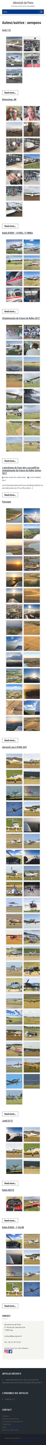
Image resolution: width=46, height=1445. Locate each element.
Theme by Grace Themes (23, 1441)
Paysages (6, 501)
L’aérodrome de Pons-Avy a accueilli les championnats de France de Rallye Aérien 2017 (21, 470)
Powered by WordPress (31, 1438)
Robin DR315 (8, 1190)
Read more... (10, 92)
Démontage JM (9, 99)
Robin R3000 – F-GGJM (13, 1227)
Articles (8, 1399)
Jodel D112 (7, 1120)
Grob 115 (6, 30)
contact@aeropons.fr (16, 1427)
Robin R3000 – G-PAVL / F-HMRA (17, 233)
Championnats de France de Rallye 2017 (21, 318)
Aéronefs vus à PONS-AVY (14, 747)
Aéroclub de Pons (23, 3)
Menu (5, 12)
